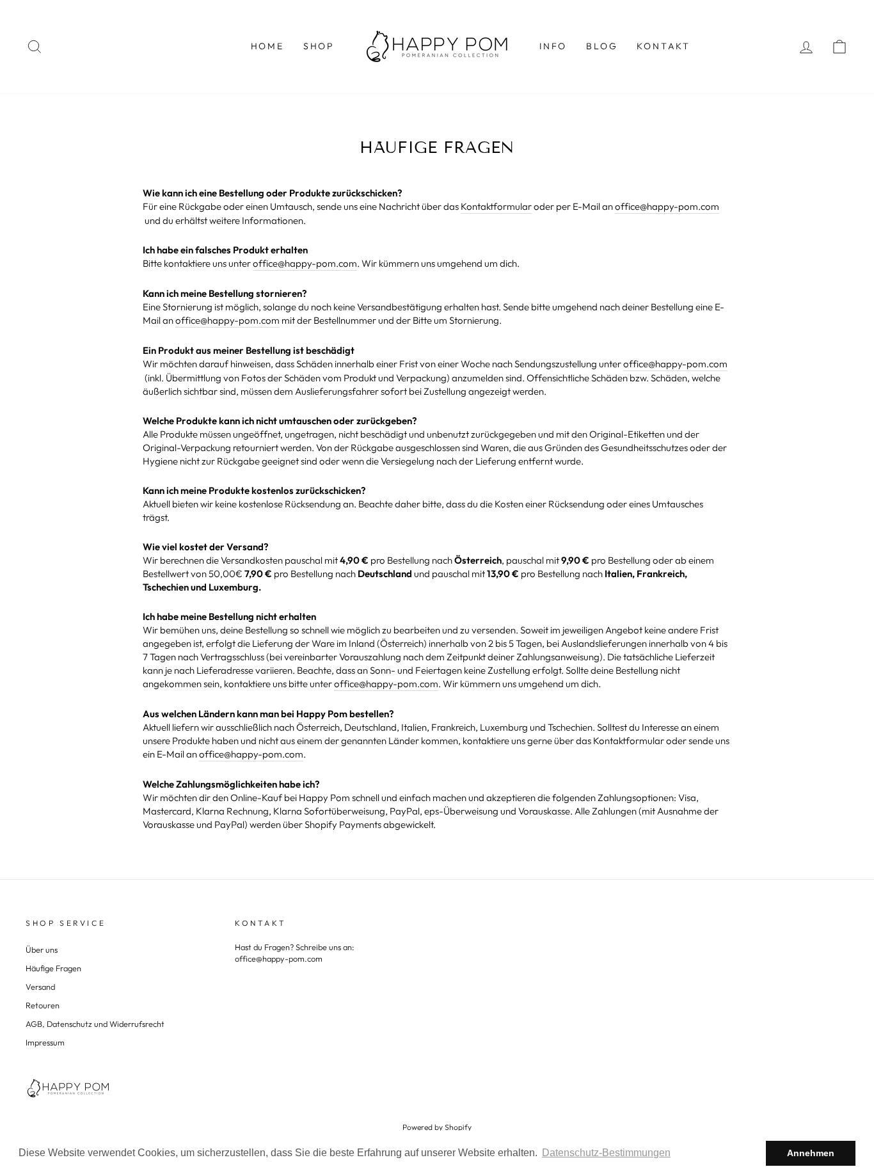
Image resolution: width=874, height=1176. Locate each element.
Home (267, 46)
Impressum (45, 1042)
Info (553, 46)
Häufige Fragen (53, 968)
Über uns (42, 949)
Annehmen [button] (810, 1153)
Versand (40, 986)
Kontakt (663, 46)
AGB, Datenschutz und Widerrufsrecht (95, 1024)
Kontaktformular (496, 206)
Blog (601, 46)
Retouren (43, 1005)
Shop (319, 46)
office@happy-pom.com (667, 206)
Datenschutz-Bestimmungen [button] (606, 1152)
